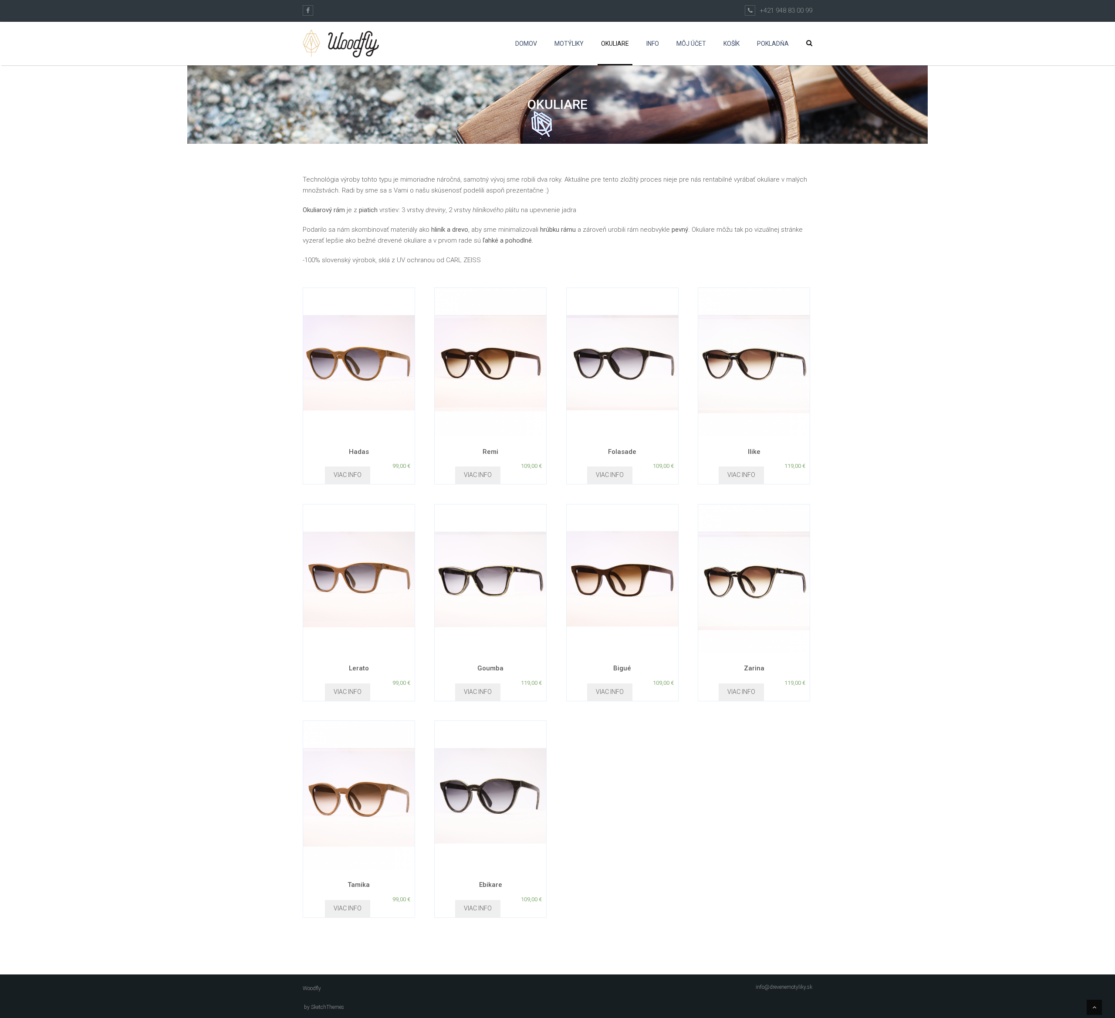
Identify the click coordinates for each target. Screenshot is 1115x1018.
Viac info (348, 474)
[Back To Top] (1094, 1007)
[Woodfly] (341, 43)
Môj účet (691, 43)
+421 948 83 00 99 (786, 10)
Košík (731, 43)
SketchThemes (327, 1007)
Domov (526, 43)
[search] (809, 43)
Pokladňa (773, 43)
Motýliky (569, 43)
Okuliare (615, 43)
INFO (652, 43)
